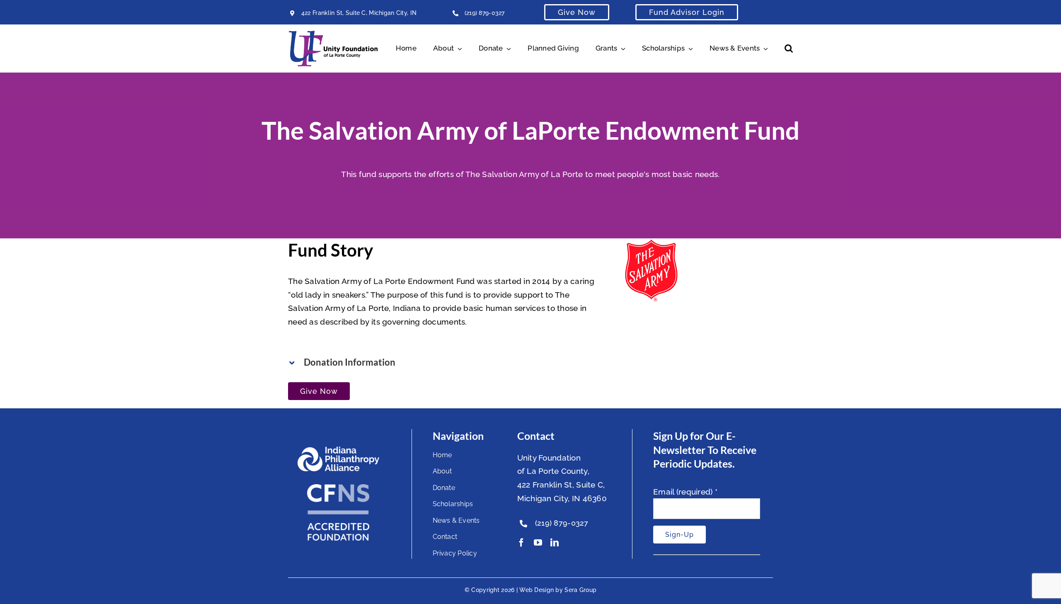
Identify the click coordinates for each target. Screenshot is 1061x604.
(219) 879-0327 (485, 13)
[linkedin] (554, 543)
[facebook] (521, 543)
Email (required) (685, 491)
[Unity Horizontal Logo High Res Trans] (333, 34)
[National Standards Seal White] (338, 487)
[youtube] (538, 543)
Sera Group (580, 590)
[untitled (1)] (651, 245)
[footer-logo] (338, 449)
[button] (789, 48)
